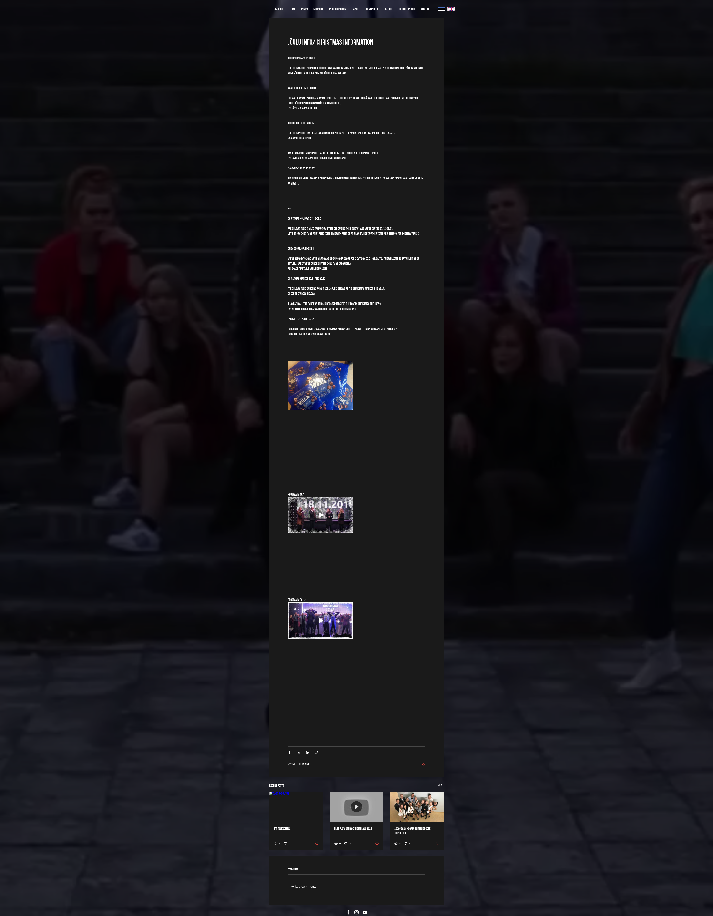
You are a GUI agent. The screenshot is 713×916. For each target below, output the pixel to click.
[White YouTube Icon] (365, 912)
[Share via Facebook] (289, 752)
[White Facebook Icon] (348, 912)
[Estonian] (441, 9)
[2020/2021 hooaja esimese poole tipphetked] (417, 807)
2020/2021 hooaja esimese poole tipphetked (412, 831)
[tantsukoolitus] (296, 807)
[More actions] (423, 32)
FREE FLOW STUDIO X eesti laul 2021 (353, 829)
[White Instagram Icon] (356, 912)
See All (441, 784)
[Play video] (320, 515)
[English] (451, 9)
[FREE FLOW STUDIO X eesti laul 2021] (356, 807)
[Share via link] (317, 752)
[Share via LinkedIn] (308, 752)
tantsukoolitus (282, 829)
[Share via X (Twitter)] (298, 752)
